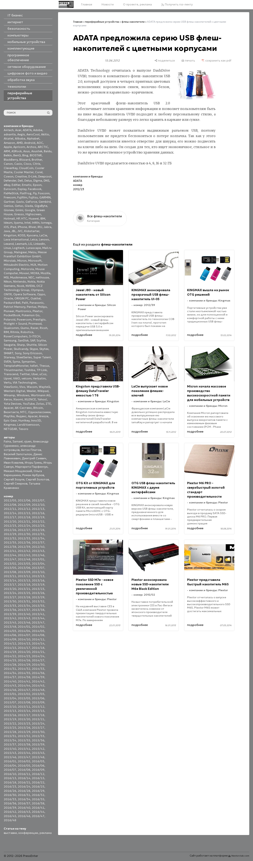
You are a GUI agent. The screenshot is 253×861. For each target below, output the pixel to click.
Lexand (9, 244)
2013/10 (38, 572)
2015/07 (10, 702)
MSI (6, 277)
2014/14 (38, 643)
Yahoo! (42, 399)
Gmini (19, 210)
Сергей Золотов (37, 479)
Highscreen (33, 214)
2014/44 (24, 685)
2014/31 (10, 668)
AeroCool (33, 134)
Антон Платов (31, 450)
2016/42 (10, 811)
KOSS (21, 235)
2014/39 (38, 677)
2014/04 (24, 631)
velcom (26, 378)
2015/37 (10, 744)
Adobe (37, 130)
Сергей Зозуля (14, 479)
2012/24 (24, 525)
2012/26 (10, 530)
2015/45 (38, 753)
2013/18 (24, 584)
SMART (8, 353)
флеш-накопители (133, 21)
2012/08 (10, 504)
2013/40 (24, 614)
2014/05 (38, 631)
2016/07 (10, 769)
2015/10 (10, 706)
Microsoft (35, 260)
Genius (8, 206)
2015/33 (38, 736)
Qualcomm (11, 328)
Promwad (35, 323)
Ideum (8, 222)
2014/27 (38, 660)
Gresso (19, 214)
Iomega (46, 222)
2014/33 (38, 668)
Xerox (8, 399)
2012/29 (10, 534)
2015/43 (10, 753)
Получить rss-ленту (178, 4)
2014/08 (38, 635)
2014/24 (38, 656)
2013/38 (38, 610)
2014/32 (24, 668)
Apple (8, 147)
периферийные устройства (102, 21)
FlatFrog (25, 193)
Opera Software (24, 294)
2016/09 (38, 769)
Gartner (9, 201)
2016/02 (24, 761)
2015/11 (24, 706)
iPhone (22, 227)
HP (18, 218)
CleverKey (10, 168)
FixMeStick (11, 193)
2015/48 (38, 757)
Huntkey (24, 420)
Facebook (34, 189)
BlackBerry (11, 159)
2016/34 (24, 799)
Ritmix (14, 332)
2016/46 (24, 816)
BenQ (17, 155)
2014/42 (38, 681)
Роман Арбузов (33, 475)
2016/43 (24, 811)
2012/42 (24, 551)
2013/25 (24, 593)
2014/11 (38, 639)
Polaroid (9, 319)
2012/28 (38, 530)
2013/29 (38, 597)
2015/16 (10, 715)
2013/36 (10, 610)
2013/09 (24, 572)
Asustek (36, 151)
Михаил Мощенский (18, 471)
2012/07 (38, 500)
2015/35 (24, 740)
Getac (19, 206)
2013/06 (24, 567)
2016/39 (10, 807)
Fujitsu (33, 197)
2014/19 (10, 652)
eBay (7, 185)
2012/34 (38, 538)
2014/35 (24, 673)
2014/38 (24, 677)
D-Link (32, 176)
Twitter (25, 374)
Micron (22, 260)
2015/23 (24, 723)
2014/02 (38, 626)
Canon (8, 164)
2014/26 (24, 660)
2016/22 (38, 782)
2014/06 (10, 635)
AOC (40, 143)
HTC (24, 218)
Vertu (7, 382)
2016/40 (24, 807)
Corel (39, 172)
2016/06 (38, 765)
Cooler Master (24, 172)
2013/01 (38, 559)
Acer (18, 130)
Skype (34, 349)
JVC (20, 231)
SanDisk (23, 340)
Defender (10, 180)
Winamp (9, 395)
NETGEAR (10, 429)
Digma (37, 180)
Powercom (24, 319)
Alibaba (20, 138)
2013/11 (10, 576)
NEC (31, 277)
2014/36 (38, 673)
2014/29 (24, 664)
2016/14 (24, 778)
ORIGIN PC (21, 298)
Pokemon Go (31, 315)
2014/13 (24, 643)
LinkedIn (39, 244)
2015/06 (38, 698)
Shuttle (31, 345)
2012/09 (24, 504)
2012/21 (24, 521)
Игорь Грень (33, 462)
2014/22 (10, 656)
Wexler (31, 391)
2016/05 (24, 765)
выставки (10, 833)
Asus (26, 151)
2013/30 (10, 601)
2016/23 (10, 786)
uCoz (42, 374)
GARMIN (45, 197)
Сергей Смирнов (15, 483)
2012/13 (38, 509)
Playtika (9, 416)
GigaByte (40, 206)
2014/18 (38, 647)
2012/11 (10, 509)
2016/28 (24, 791)
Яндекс (21, 416)
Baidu (47, 151)
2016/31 (24, 795)
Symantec (28, 361)
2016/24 (24, 786)
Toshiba (29, 370)
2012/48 (24, 559)
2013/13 (38, 576)
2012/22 (38, 521)
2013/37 (24, 610)
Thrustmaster (13, 370)
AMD (19, 143)
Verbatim (39, 378)
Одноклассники (39, 412)
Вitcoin (38, 408)
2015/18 (38, 715)
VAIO (16, 378)
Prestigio (39, 319)
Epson (37, 185)
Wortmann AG (40, 395)
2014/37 (10, 677)
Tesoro (23, 429)
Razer (34, 328)
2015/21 (38, 719)
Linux (7, 248)
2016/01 (10, 761)
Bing (25, 155)
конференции (28, 833)
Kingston (10, 235)
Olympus (37, 290)
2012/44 (10, 555)
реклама (46, 833)
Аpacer (8, 408)
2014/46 (10, 690)
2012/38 (10, 547)
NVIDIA (30, 286)
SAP (32, 340)
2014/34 (10, 673)
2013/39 (10, 614)
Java (7, 231)
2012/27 (24, 530)
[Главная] (66, 4)
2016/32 (38, 795)
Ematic (26, 185)
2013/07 (38, 567)
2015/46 (10, 757)
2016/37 (24, 803)
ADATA (27, 130)
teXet (34, 365)
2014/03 (10, 631)
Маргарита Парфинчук (31, 466)
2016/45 (10, 816)
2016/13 (10, 778)
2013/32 (38, 601)
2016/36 (10, 803)
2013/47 (38, 622)
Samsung (10, 340)
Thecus (44, 365)
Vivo (22, 387)
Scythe (41, 340)
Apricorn (19, 147)
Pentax (31, 307)
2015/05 (24, 698)
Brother (37, 159)
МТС (23, 412)
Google (30, 210)
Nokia (31, 281)
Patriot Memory (14, 307)
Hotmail (9, 218)
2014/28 (10, 664)
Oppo (41, 294)
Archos (31, 147)
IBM (42, 218)
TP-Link (42, 370)
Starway (9, 357)
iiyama (18, 222)
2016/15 (38, 778)
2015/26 (24, 727)
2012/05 (10, 500)
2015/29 (24, 732)
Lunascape (33, 248)
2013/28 (24, 597)
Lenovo (44, 239)
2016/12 (38, 774)
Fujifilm (22, 197)
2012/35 (10, 542)
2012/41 (10, 551)
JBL (13, 231)
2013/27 (10, 597)
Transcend (11, 374)
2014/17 (24, 647)
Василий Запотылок (18, 454)
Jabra (47, 227)
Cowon (8, 176)
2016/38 (38, 803)
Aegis (21, 134)
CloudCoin (26, 168)
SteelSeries (24, 357)
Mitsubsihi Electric (16, 264)
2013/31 (24, 601)
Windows (23, 395)
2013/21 (24, 589)
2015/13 (10, 711)
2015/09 (38, 702)
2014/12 (10, 643)
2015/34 (10, 740)
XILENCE (30, 399)
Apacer (32, 416)
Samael (18, 441)
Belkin (8, 155)
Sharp (21, 345)
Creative (21, 176)
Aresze (43, 416)
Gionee (9, 210)
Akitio (45, 134)
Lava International (16, 239)
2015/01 (10, 694)
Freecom (10, 197)
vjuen (27, 441)
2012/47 (10, 559)
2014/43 (10, 685)
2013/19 (38, 584)
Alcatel (8, 138)
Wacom (32, 387)
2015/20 (24, 719)
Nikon (8, 281)
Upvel (8, 378)
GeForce (31, 201)
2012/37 (38, 542)
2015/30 (38, 732)
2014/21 (38, 652)
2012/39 (24, 547)
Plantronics (23, 311)
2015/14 (24, 711)
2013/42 (10, 618)
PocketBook (12, 315)
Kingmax (10, 424)
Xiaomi (18, 399)
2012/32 (10, 538)
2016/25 (38, 786)
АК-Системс (23, 408)
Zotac (40, 403)
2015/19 (10, 719)
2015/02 (24, 694)
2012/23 (10, 525)
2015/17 (24, 715)
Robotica (27, 332)
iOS (6, 227)
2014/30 (38, 664)
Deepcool (44, 176)
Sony (18, 353)
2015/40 (10, 748)
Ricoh (43, 328)
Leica (33, 239)
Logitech (18, 248)
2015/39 (38, 744)
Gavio (20, 201)
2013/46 (24, 622)
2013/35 (38, 605)
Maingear (20, 252)
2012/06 (24, 500)
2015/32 (24, 736)
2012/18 (24, 517)
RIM (6, 332)
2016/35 (38, 799)
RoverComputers (16, 336)
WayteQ (44, 387)
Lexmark (21, 244)
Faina (7, 441)
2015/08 (24, 702)
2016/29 (38, 791)
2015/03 (38, 694)
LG (30, 244)
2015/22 (10, 723)
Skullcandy (21, 349)
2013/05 (10, 567)
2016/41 (38, 807)
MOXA (35, 273)
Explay (22, 189)
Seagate (9, 345)
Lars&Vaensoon (28, 424)
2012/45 (24, 555)
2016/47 (38, 816)
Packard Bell (12, 302)
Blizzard (24, 159)
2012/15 (24, 513)
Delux (28, 180)
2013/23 (38, 589)
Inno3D (36, 420)
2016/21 (24, 782)
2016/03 (38, 761)
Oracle (8, 298)
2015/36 (38, 740)
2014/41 (24, 681)
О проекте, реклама (137, 4)
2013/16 (38, 580)
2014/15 (10, 647)
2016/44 (38, 811)
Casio (18, 164)
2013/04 (38, 563)
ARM (7, 151)
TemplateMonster (16, 365)
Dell (20, 180)
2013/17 (10, 584)
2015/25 (10, 727)
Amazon (9, 143)
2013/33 (10, 605)
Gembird (45, 201)
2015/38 (24, 744)
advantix (10, 134)
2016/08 (24, 769)
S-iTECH (34, 336)
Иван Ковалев (13, 462)
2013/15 (24, 580)
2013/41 (38, 614)
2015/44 (24, 753)
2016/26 (10, 791)
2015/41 (24, 748)
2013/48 (10, 626)
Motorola (27, 269)
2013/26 (38, 593)
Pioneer (9, 311)
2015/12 (38, 706)
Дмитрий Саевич (34, 458)
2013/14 (10, 580)
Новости (107, 4)
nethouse (42, 277)
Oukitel (36, 298)
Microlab (10, 260)
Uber (34, 374)
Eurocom (10, 189)
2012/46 (38, 555)
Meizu (32, 252)
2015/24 (38, 723)
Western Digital (14, 391)
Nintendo (19, 281)
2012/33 (24, 538)
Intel (27, 222)
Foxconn (44, 193)
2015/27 (38, 727)
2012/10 (38, 504)
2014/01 (24, 626)
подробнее (84, 335)
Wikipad (43, 391)
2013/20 (10, 589)
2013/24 (10, 593)
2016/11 (24, 774)
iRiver (32, 227)
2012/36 (24, 542)
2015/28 (10, 732)
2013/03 (24, 563)
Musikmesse (18, 277)
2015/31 (10, 736)
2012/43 (38, 551)
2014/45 (38, 685)
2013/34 (24, 605)
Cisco (27, 164)
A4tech (9, 130)
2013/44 (38, 618)
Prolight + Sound (15, 323)
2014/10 (24, 639)
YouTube (29, 403)
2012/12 (24, 509)
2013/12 (24, 576)
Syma (16, 361)
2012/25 (38, 525)
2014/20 (24, 652)
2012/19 (38, 517)
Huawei (34, 218)
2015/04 (10, 698)
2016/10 (10, 774)
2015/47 (24, 757)
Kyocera (32, 235)
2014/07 (24, 635)
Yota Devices (12, 403)
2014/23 (24, 656)
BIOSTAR (36, 155)
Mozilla (45, 273)
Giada (29, 206)
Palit (25, 302)
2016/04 (10, 765)
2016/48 (10, 820)
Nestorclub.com (240, 855)
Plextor (37, 311)
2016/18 (10, 782)
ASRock (16, 151)
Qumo (24, 328)
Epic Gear (10, 420)
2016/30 (10, 795)
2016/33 (10, 799)
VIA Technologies (25, 382)
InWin (36, 222)
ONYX (8, 294)
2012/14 (10, 513)
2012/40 (38, 547)
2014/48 (38, 690)
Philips (42, 307)
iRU (39, 227)
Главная (86, 4)
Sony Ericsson (32, 353)
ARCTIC (43, 147)
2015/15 (38, 711)
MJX (33, 264)
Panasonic (37, 302)
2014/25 (10, 660)
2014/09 (10, 639)
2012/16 (38, 513)
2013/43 (24, 618)
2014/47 (24, 690)
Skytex (44, 349)
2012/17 (10, 517)
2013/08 (10, 572)
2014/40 (10, 681)
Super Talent (42, 357)
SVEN (7, 361)
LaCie (43, 235)
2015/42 (38, 748)
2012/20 (10, 521)
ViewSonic (11, 387)
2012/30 (24, 534)
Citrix (36, 164)
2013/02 (10, 563)
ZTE (48, 403)
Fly (35, 193)
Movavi (24, 273)
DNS (46, 180)
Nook (20, 286)
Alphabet (33, 138)
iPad (13, 227)
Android (29, 143)
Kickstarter (31, 231)
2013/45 (10, 622)
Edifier (16, 185)
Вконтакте (11, 412)
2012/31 (38, 534)
